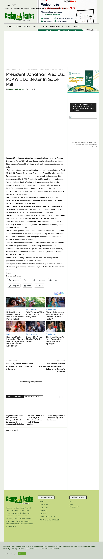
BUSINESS (17, 27)
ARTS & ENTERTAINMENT (50, 520)
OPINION (44, 27)
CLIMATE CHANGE (72, 27)
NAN (71, 504)
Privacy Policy (29, 8)
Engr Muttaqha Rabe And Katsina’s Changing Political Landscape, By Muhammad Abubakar (15, 419)
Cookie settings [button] (10, 553)
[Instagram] (10, 2)
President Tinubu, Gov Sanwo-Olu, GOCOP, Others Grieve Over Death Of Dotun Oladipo (35, 419)
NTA (71, 502)
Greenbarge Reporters (16, 89)
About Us (9, 8)
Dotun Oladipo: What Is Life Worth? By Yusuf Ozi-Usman (56, 417)
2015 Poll (21, 70)
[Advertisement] (51, 48)
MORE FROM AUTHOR (33, 397)
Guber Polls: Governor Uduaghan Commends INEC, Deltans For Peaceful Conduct (52, 367)
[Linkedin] (14, 2)
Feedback (50, 8)
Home (8, 70)
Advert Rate (40, 8)
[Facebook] (7, 2)
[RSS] (18, 2)
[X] (22, 2)
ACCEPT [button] (21, 553)
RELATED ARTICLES (15, 397)
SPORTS (35, 27)
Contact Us (18, 8)
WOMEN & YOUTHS (57, 27)
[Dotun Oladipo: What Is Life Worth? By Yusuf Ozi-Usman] (56, 407)
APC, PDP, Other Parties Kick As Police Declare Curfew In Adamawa (19, 366)
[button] (95, 26)
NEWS (9, 27)
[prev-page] (60, 396)
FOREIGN (27, 27)
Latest (64, 8)
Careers (58, 8)
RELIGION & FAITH (47, 517)
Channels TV (74, 507)
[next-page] (64, 396)
